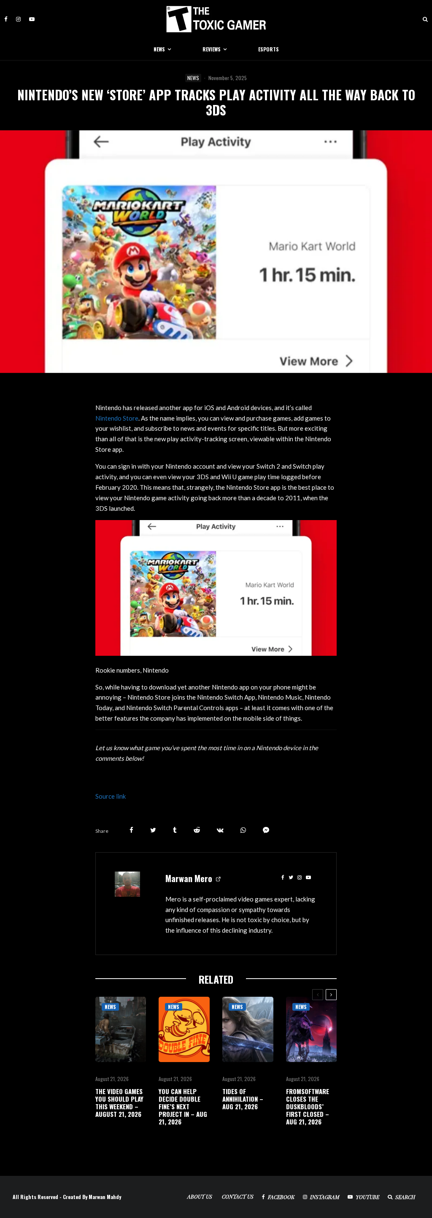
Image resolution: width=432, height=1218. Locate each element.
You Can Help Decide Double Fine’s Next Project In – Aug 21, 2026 (183, 1106)
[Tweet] (153, 830)
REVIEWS (211, 49)
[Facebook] (6, 19)
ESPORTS (268, 49)
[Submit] (197, 830)
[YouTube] (32, 19)
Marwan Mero (188, 878)
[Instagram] (18, 19)
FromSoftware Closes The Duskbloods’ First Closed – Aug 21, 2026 (307, 1106)
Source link (110, 796)
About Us (199, 1196)
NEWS (159, 49)
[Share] (131, 830)
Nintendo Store (116, 418)
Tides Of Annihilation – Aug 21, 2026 (242, 1098)
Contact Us (238, 1196)
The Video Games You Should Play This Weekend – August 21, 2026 (119, 1102)
